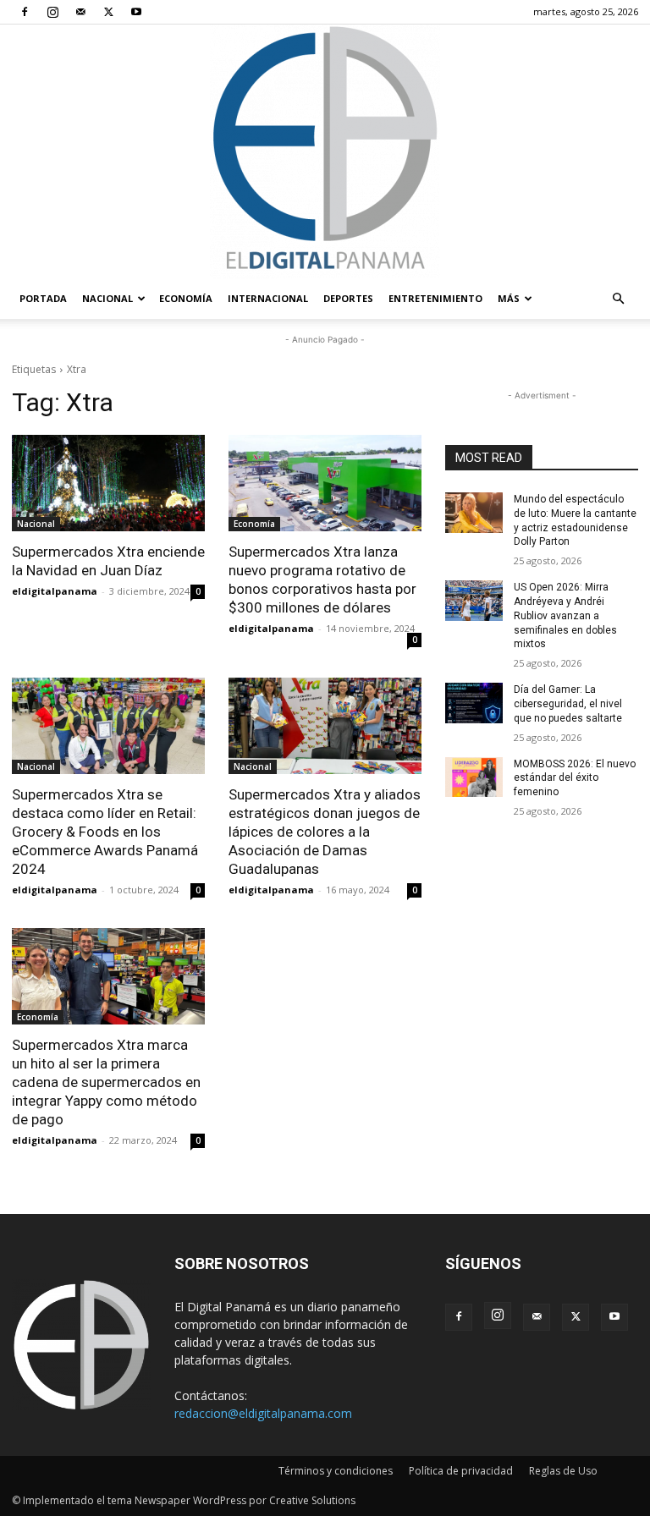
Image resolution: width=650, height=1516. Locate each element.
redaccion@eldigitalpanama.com (263, 1413)
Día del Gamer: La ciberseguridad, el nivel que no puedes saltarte (568, 704)
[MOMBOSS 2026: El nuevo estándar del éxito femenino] (474, 777)
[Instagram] (52, 12)
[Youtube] (136, 12)
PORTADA (43, 298)
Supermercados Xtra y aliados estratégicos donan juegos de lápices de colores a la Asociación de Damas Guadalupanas (325, 831)
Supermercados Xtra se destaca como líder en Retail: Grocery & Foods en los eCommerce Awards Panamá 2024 (105, 831)
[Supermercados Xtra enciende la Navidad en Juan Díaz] (108, 483)
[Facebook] (24, 12)
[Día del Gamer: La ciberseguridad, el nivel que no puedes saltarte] (474, 703)
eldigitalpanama (54, 591)
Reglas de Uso (563, 1471)
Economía (185, 298)
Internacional (268, 298)
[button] (618, 299)
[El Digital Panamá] (325, 151)
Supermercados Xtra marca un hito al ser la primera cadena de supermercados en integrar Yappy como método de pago (106, 1082)
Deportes (348, 298)
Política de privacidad (461, 1471)
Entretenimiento (435, 298)
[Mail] (80, 12)
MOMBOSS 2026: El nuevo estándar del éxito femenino (575, 778)
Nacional (107, 298)
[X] (108, 12)
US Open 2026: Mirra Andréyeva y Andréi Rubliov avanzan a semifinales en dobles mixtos (565, 615)
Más (509, 298)
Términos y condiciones (335, 1471)
